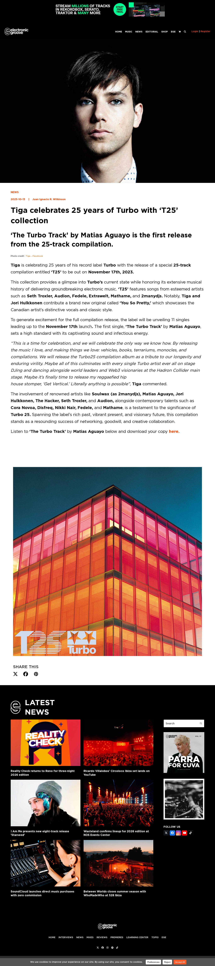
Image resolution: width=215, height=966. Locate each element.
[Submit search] (201, 723)
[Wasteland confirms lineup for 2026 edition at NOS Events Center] (118, 803)
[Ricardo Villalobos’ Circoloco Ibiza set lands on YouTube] (118, 742)
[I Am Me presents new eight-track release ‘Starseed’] (45, 803)
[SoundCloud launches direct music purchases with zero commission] (45, 863)
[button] (185, 31)
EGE (164, 937)
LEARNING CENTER (137, 937)
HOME (52, 937)
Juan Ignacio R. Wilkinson (49, 199)
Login (195, 31)
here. (174, 431)
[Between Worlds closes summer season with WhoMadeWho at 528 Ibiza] (118, 863)
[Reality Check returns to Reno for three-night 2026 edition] (45, 742)
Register (205, 31)
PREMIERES (116, 937)
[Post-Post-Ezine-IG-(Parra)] (184, 772)
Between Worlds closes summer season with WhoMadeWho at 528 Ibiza (115, 893)
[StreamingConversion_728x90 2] (107, 15)
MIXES (90, 937)
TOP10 (154, 937)
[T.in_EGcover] (184, 818)
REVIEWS (102, 937)
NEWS (15, 192)
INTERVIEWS (66, 937)
